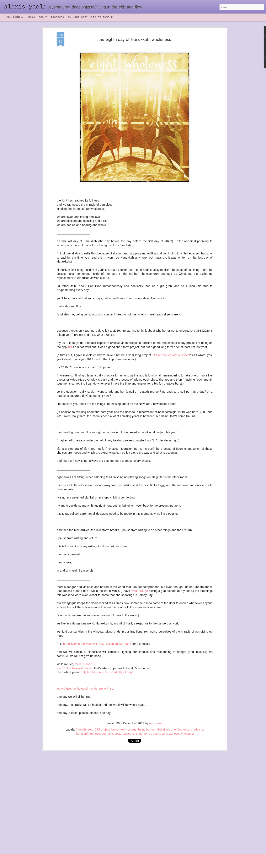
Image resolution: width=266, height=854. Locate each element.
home (31, 17)
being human (146, 729)
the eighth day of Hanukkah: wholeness (135, 39)
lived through (139, 591)
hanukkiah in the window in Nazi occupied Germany (97, 643)
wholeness (188, 733)
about (43, 17)
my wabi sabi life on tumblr (90, 17)
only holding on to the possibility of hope (107, 672)
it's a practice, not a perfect (172, 355)
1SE (70, 347)
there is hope (83, 664)
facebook (57, 17)
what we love (170, 733)
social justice (123, 733)
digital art (163, 729)
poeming (107, 733)
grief (174, 729)
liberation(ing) (84, 733)
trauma (155, 733)
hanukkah (184, 729)
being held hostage (124, 729)
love (97, 733)
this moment (141, 733)
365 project (102, 729)
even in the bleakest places (74, 668)
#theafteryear (84, 729)
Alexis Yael (156, 723)
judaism (198, 729)
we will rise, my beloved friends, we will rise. (86, 688)
